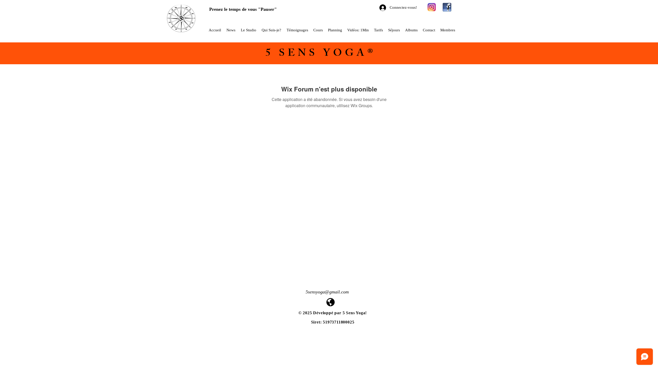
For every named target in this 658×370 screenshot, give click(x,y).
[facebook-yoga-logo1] (447, 7)
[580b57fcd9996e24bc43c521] (431, 7)
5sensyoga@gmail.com (327, 291)
